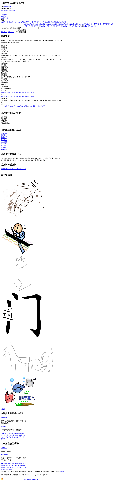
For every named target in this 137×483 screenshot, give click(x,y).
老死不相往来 (5, 463)
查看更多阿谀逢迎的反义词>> (24, 96)
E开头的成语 (41, 106)
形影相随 (13, 435)
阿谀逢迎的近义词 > (7, 169)
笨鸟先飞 (4, 136)
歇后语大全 (4, 18)
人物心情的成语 (45, 22)
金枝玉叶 (13, 463)
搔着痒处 (10, 433)
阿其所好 (10, 92)
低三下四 (4, 142)
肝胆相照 (4, 417)
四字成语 (4, 106)
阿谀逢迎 (11, 32)
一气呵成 (19, 463)
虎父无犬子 (4, 454)
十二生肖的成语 (18, 22)
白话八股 (4, 433)
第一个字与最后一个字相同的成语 (102, 24)
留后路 (15, 433)
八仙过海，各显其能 (11, 465)
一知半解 (4, 147)
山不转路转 (8, 437)
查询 (19, 28)
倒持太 (4, 117)
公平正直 (9, 467)
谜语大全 (4, 16)
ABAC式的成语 (29, 24)
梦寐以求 (15, 437)
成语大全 (4, 22)
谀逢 (4, 119)
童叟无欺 (21, 467)
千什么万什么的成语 (75, 26)
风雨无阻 (4, 149)
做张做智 (4, 134)
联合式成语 (11, 106)
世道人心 (9, 469)
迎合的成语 (31, 106)
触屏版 (62, 471)
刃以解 (4, 121)
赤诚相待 (21, 465)
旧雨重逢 (4, 448)
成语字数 (27, 22)
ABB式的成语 (73, 24)
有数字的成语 (35, 22)
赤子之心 (4, 140)
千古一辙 (21, 437)
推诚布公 (4, 138)
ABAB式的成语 (84, 24)
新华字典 (4, 14)
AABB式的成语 (52, 24)
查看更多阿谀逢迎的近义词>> (24, 92)
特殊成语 (10, 22)
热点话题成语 (55, 22)
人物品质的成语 (21, 106)
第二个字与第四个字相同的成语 (35, 26)
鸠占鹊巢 (4, 145)
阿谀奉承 (4, 92)
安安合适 (15, 467)
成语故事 (63, 22)
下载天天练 (7, 7)
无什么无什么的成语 (89, 26)
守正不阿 (10, 96)
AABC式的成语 (40, 24)
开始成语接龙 (5, 123)
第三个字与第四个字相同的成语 (57, 26)
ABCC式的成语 (63, 24)
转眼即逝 (19, 435)
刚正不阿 (4, 96)
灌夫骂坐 (4, 144)
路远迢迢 (21, 433)
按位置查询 (22, 30)
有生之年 (4, 426)
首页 (2, 10)
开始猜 (3, 409)
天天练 (6, 10)
